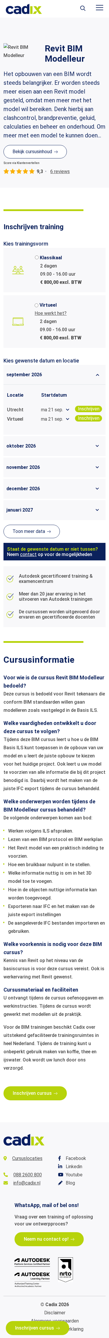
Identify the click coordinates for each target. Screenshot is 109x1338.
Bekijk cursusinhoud (32, 151)
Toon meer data (28, 531)
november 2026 (23, 467)
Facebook (76, 1158)
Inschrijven (88, 409)
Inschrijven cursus (34, 1328)
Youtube (74, 1175)
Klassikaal (51, 257)
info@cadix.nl (26, 1183)
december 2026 (23, 488)
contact (28, 554)
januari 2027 (19, 510)
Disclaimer (54, 1312)
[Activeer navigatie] (99, 7)
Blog (70, 1183)
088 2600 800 (27, 1175)
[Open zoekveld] (82, 8)
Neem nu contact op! (46, 1239)
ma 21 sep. (52, 409)
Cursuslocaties (27, 1158)
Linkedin (74, 1166)
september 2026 (24, 374)
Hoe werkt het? (51, 313)
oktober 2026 (21, 446)
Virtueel (48, 305)
